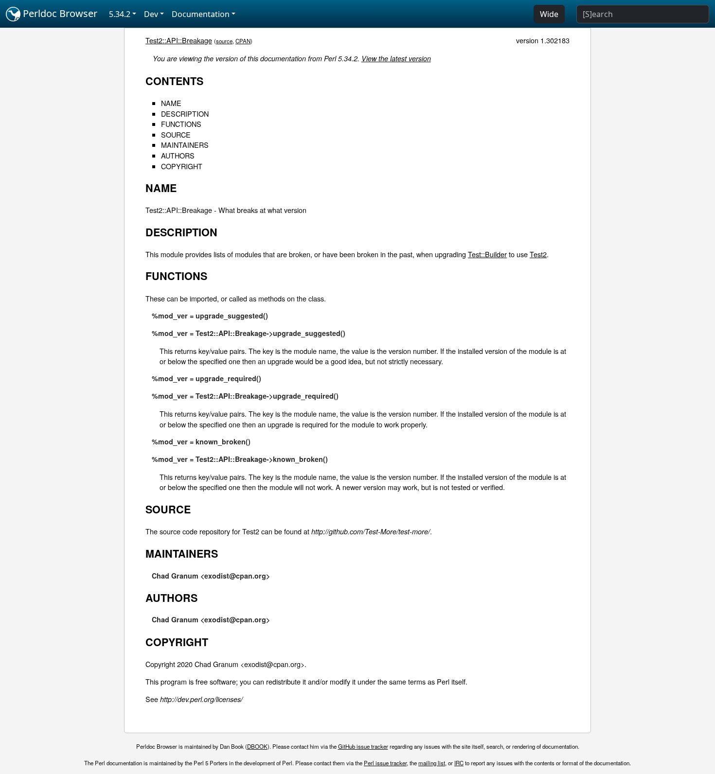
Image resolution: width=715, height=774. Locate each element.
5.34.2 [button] (119, 14)
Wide (549, 14)
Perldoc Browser (58, 13)
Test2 (538, 254)
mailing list (431, 763)
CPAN (242, 41)
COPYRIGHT (181, 166)
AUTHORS (178, 155)
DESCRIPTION (185, 113)
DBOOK (257, 746)
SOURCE (176, 134)
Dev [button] (151, 14)
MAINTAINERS (185, 145)
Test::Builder (487, 254)
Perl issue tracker (385, 763)
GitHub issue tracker (363, 746)
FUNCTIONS (181, 124)
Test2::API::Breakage (178, 40)
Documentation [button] (201, 14)
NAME (171, 103)
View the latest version (396, 58)
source (224, 41)
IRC (459, 763)
